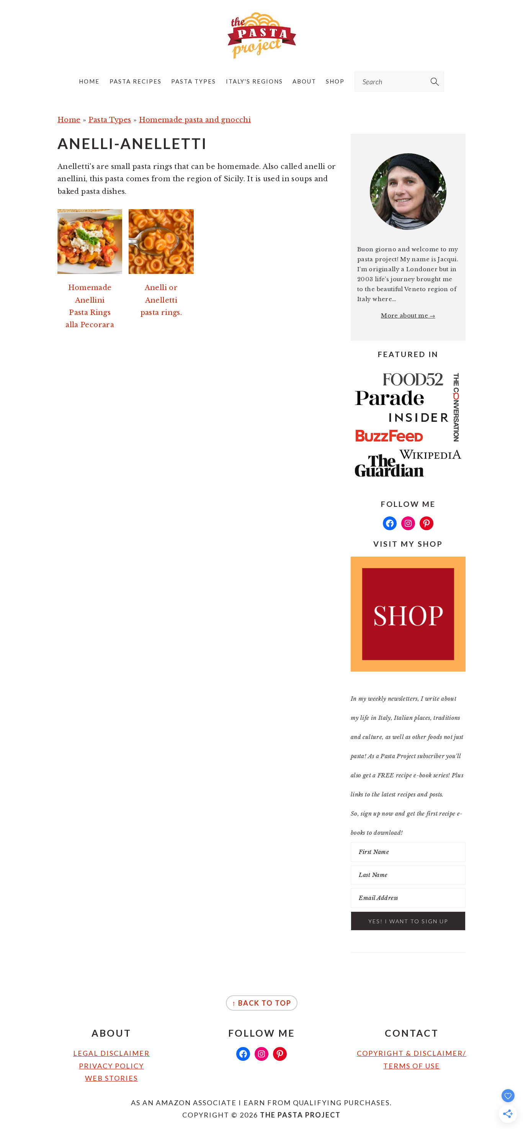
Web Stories (111, 1078)
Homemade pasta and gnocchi (195, 120)
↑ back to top (261, 1003)
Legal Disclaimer (111, 1053)
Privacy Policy (111, 1066)
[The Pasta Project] (261, 52)
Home (68, 120)
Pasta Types (109, 120)
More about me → (408, 315)
